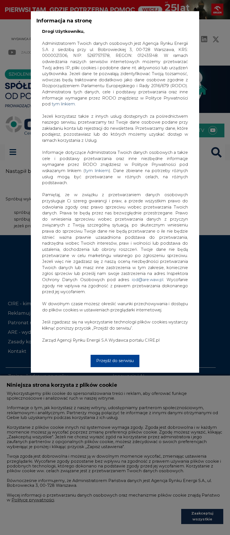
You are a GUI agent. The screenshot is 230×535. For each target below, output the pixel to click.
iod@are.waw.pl (147, 279)
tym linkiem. (64, 103)
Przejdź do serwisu (115, 360)
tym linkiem (97, 170)
